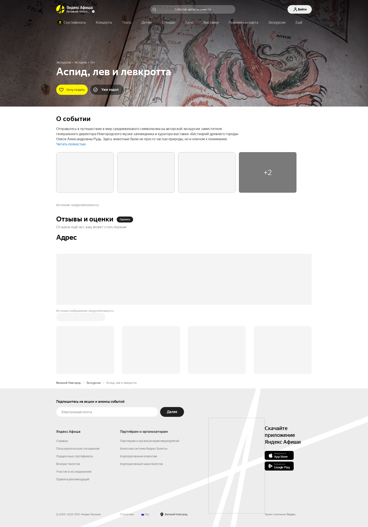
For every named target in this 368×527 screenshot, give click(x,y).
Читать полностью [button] (71, 144)
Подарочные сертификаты (74, 456)
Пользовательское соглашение (78, 448)
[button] (299, 22)
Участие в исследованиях (74, 471)
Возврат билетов (68, 464)
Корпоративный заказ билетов (141, 464)
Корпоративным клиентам (138, 456)
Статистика (127, 514)
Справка (62, 441)
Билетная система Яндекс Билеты (143, 448)
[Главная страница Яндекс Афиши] (60, 9)
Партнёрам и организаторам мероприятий (149, 441)
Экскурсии (93, 382)
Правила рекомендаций (72, 479)
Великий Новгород (68, 382)
